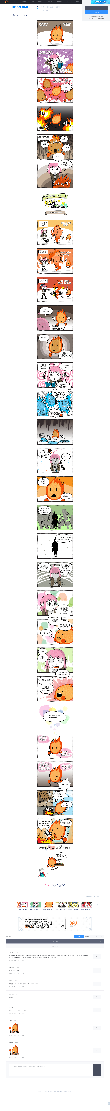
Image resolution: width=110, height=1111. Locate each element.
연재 (42, 10)
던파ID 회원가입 (100, 18)
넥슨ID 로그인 (96, 7)
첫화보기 (96, 896)
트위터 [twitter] (60, 885)
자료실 (77, 2)
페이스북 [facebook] (63, 885)
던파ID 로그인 (96, 12)
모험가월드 (40, 2)
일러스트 (50, 7)
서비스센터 (69, 2)
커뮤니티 (50, 2)
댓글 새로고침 (99, 936)
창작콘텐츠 (59, 2)
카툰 (42, 7)
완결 (47, 10)
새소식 (15, 2)
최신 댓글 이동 (89, 936)
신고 (19, 960)
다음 (97, 905)
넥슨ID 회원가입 (92, 18)
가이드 (32, 2)
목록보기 (89, 896)
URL (56, 885)
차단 (23, 960)
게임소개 (24, 2)
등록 (97, 1070)
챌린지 (58, 7)
